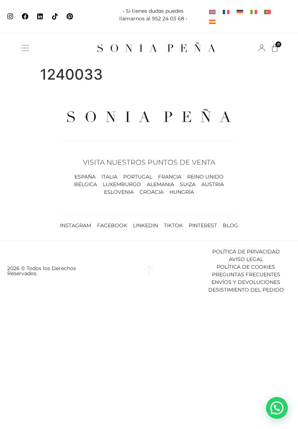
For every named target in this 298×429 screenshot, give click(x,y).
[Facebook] (25, 16)
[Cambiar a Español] (212, 21)
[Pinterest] (69, 16)
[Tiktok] (54, 16)
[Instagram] (10, 16)
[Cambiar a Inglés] (212, 11)
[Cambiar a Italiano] (254, 11)
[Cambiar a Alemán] (240, 11)
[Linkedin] (40, 16)
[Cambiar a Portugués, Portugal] (267, 11)
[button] (25, 48)
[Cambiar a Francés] (226, 11)
